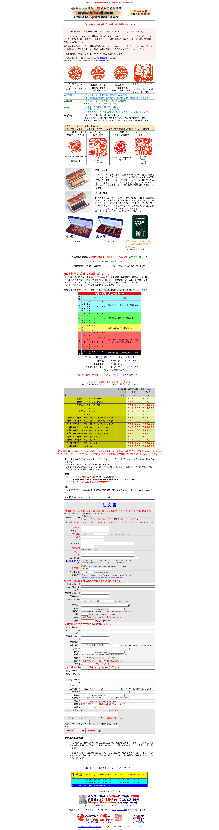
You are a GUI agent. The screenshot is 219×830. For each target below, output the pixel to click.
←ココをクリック (92, 566)
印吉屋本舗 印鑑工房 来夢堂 (89, 827)
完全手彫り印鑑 (100, 60)
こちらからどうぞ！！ (131, 375)
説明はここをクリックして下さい (93, 497)
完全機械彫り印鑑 (102, 58)
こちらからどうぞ (139, 290)
